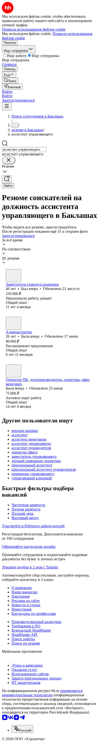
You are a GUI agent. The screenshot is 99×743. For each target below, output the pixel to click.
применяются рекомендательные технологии (42, 693)
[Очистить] (8, 160)
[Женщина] (13, 323)
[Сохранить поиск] (7, 179)
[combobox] (24, 149)
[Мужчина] (13, 275)
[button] (7, 92)
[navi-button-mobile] (7, 106)
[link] (10, 81)
